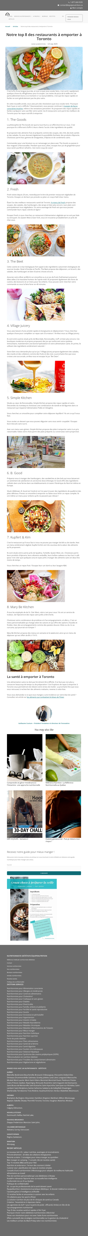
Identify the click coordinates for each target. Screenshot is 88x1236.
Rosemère (48, 1083)
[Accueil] (7, 13)
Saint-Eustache (36, 1085)
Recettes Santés (12, 979)
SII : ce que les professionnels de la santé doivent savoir (29, 1186)
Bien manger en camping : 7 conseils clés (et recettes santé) (31, 1160)
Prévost (15, 1083)
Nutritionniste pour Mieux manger (21, 1031)
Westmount (73, 1091)
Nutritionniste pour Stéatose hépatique (23, 1052)
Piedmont (66, 1080)
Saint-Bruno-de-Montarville (18, 1085)
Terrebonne (22, 1091)
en (63, 16)
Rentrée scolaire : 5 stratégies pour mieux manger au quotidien (32, 1157)
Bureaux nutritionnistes (14, 972)
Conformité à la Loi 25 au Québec (20, 1181)
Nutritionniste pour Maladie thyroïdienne (23, 1023)
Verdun (57, 1091)
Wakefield (64, 1091)
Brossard (38, 1075)
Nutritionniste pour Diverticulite (20, 1004)
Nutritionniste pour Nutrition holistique (23, 1033)
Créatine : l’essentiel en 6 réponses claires (24, 1202)
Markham (54, 1098)
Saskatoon (17, 1137)
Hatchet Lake (28, 1115)
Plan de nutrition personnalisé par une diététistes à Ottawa (31, 1176)
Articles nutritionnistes (14, 976)
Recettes (52, 16)
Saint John (35, 1122)
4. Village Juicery (18, 325)
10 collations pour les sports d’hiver (21, 1197)
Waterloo (61, 1101)
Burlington (20, 1098)
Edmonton (18, 1108)
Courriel (9, 865)
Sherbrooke (12, 1091)
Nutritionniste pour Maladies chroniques (23, 1025)
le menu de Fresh (58, 202)
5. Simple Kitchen (19, 398)
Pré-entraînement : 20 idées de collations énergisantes (29, 1155)
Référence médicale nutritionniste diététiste (21, 960)
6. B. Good (14, 473)
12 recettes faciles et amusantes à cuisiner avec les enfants (31, 1194)
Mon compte (77, 8)
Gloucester (29, 1098)
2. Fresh (12, 189)
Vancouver (24, 1129)
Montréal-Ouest (54, 1080)
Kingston (46, 1098)
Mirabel (10, 1080)
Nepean (10, 1101)
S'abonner (44, 873)
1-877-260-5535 (76, 2)
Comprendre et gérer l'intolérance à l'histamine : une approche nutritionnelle (23, 784)
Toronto (38, 1101)
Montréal (44, 1080)
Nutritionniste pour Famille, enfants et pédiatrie (26, 1007)
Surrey (17, 1129)
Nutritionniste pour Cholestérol (20, 996)
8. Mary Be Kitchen (20, 607)
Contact (9, 963)
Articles (11, 19)
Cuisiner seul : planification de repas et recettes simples (29, 1168)
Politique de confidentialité (15, 982)
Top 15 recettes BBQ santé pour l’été (21, 1163)
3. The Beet (15, 261)
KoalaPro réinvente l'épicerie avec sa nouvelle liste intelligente (32, 1178)
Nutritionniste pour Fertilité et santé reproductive (27, 1009)
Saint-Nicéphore (21, 1088)
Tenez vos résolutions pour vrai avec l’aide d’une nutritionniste (32, 1215)
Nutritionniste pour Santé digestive (21, 1046)
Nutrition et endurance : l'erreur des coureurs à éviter (29, 1165)
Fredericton (18, 1122)
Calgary (10, 1108)
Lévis (56, 1077)
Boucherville (29, 1075)
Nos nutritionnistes (13, 969)
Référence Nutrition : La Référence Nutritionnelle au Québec (59, 784)
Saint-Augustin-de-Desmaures (65, 1083)
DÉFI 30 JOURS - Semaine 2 (17, 839)
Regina (9, 1137)
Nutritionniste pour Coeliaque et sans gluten (25, 999)
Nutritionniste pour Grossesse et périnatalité (25, 1015)
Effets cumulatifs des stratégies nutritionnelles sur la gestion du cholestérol (37, 1218)
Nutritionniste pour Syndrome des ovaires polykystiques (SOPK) (33, 1054)
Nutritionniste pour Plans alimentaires (22, 1041)
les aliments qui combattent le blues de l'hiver (45, 697)
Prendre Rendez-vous (73, 18)
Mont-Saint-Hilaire (32, 1080)
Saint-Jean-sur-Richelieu (65, 1085)
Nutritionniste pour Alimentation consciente (25, 988)
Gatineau (32, 1077)
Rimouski (39, 1083)
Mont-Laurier (19, 1080)
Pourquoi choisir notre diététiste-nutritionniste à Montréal (30, 1213)
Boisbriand (19, 1075)
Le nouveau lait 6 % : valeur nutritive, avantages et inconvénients (33, 1152)
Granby (39, 1077)
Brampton (11, 1098)
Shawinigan (66, 1088)
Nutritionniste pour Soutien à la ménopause (25, 1049)
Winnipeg (11, 1144)
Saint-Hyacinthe (48, 1085)
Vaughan (53, 1101)
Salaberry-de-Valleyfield (51, 1088)
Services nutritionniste (22, 16)
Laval (51, 1077)
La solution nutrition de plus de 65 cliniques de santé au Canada (33, 1199)
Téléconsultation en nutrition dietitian (22, 1057)
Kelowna (10, 1129)
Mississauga (70, 1098)
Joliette (46, 1077)
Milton (61, 1098)
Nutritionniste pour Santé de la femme (22, 1044)
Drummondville (21, 1077)
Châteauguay (48, 1075)
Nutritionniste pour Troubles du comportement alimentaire (31, 1059)
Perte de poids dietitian (16, 1038)
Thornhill (31, 1101)
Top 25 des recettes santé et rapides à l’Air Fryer (26, 1210)
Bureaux (45, 16)
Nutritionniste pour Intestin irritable (21, 1020)
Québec (22, 1083)
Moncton (27, 1122)
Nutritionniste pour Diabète (18, 1001)
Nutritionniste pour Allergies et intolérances (25, 991)
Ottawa (24, 1101)
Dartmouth (11, 1115)
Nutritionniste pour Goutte (18, 1012)
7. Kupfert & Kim (19, 537)
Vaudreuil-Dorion (46, 1091)
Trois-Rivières (32, 1091)
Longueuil (63, 1077)
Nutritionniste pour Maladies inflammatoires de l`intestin (30, 1028)
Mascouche (72, 1077)
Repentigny (30, 1083)
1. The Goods (16, 119)
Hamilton (38, 1098)
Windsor (69, 1101)
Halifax (19, 1115)
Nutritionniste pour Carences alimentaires (24, 994)
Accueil (10, 16)
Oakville (17, 1101)
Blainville (10, 1075)
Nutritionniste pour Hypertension (20, 1017)
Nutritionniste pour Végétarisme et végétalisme (26, 1062)
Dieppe (10, 1122)
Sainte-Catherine (35, 1088)
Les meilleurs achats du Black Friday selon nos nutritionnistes (32, 1221)
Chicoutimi (58, 1075)
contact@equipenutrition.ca (71, 5)
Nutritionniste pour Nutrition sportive (22, 1036)
